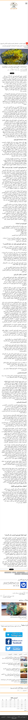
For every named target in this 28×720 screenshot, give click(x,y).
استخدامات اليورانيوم (21, 572)
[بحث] (5, 629)
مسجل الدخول (11, 626)
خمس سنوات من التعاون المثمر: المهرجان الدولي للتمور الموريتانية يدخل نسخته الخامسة (11, 658)
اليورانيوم (14, 572)
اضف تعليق (9, 69)
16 (21, 704)
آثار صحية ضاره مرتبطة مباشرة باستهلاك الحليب (19, 593)
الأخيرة (25, 654)
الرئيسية (25, 45)
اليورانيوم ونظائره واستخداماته (18, 617)
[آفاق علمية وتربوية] (14, 5)
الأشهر (20, 654)
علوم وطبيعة (19, 45)
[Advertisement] (14, 26)
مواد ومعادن (17, 69)
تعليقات (15, 654)
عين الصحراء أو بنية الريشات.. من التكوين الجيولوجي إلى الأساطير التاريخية (10, 675)
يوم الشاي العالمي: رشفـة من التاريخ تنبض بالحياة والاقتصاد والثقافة (11, 669)
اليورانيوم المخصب (8, 572)
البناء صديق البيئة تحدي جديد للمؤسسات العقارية (8, 596)
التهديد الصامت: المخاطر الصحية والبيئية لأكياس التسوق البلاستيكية (11, 664)
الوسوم (10, 654)
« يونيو (25, 710)
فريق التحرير (22, 68)
